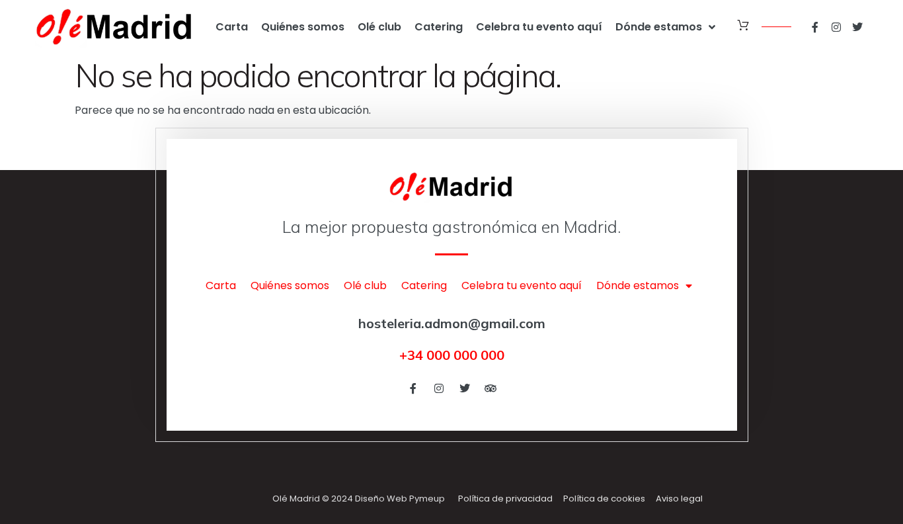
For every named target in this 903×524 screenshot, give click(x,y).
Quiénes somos (302, 26)
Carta (232, 26)
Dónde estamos (658, 26)
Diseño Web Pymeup (400, 498)
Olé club (379, 26)
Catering (438, 26)
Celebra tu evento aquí (539, 26)
